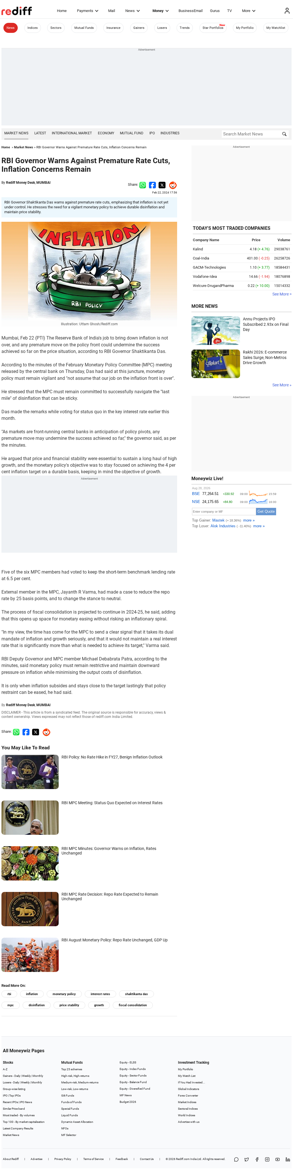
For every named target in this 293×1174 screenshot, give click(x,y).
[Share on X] (246, 1160)
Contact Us (147, 1159)
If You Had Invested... (191, 1082)
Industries (170, 133)
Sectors (56, 28)
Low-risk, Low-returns (74, 1089)
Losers (162, 28)
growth (99, 1005)
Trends (185, 28)
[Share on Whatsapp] (142, 184)
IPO (152, 133)
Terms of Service (93, 1159)
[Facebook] (257, 1160)
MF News (126, 1095)
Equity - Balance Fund (133, 1082)
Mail (111, 11)
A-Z (5, 1069)
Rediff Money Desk (20, 183)
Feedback (122, 1159)
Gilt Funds (67, 1095)
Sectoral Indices (188, 1109)
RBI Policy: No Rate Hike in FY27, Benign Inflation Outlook (112, 757)
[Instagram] (267, 1160)
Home (62, 11)
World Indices (186, 1115)
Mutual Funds (84, 28)
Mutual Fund (131, 133)
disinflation (37, 1005)
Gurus (215, 11)
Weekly (26, 1076)
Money (158, 11)
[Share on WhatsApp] (236, 1160)
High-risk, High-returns (75, 1076)
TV (229, 11)
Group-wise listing (14, 1089)
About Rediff (11, 1159)
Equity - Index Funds (133, 1069)
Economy (106, 133)
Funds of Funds (71, 1102)
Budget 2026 (128, 1102)
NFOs (64, 1128)
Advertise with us (188, 1122)
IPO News (26, 1102)
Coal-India (201, 258)
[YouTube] (277, 1160)
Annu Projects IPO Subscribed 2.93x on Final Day (265, 324)
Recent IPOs (10, 1102)
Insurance (113, 28)
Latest (40, 133)
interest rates (100, 994)
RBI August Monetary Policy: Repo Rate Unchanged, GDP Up (115, 940)
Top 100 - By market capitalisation (24, 1122)
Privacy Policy (62, 1159)
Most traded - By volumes (19, 1115)
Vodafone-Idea (205, 276)
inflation (32, 994)
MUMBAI (43, 183)
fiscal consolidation (133, 1005)
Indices (32, 28)
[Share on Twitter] (162, 184)
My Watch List (186, 1076)
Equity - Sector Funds (133, 1075)
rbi (9, 994)
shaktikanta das (136, 994)
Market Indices (187, 1102)
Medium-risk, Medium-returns (79, 1082)
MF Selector (68, 1135)
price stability (69, 1005)
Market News (16, 133)
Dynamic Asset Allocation (77, 1122)
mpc (10, 1005)
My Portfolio (245, 28)
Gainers (138, 28)
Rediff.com (183, 1159)
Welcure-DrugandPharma (213, 285)
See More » (282, 385)
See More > (282, 294)
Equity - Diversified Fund (135, 1089)
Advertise (36, 1159)
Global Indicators (188, 1089)
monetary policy (64, 994)
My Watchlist (275, 28)
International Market (72, 133)
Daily (17, 1076)
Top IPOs (15, 1095)
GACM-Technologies (209, 267)
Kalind (198, 249)
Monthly (38, 1076)
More (246, 11)
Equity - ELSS (128, 1062)
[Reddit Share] (171, 184)
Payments (85, 11)
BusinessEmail (191, 11)
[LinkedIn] (288, 1160)
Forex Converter (188, 1095)
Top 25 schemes (71, 1069)
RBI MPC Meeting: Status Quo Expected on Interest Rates (112, 802)
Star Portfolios (213, 28)
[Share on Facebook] (152, 184)
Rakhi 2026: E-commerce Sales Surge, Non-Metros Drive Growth (265, 357)
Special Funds (70, 1109)
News (130, 11)
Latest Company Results (18, 1128)
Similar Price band (14, 1109)
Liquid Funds (69, 1115)
